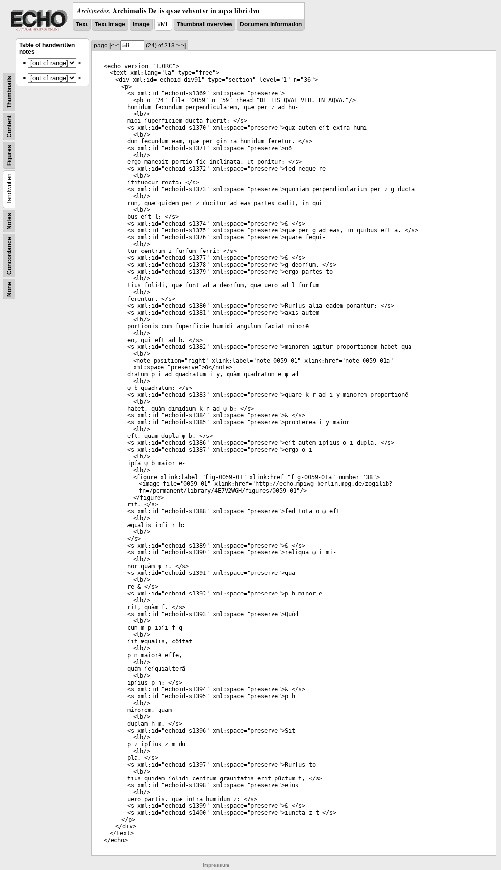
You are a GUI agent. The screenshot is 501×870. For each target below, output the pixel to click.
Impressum (216, 865)
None (9, 289)
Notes (9, 221)
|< (111, 45)
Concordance (9, 256)
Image (141, 24)
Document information (271, 24)
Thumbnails (9, 92)
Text (82, 24)
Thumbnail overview (204, 24)
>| (183, 45)
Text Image (110, 24)
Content (9, 126)
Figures (9, 155)
